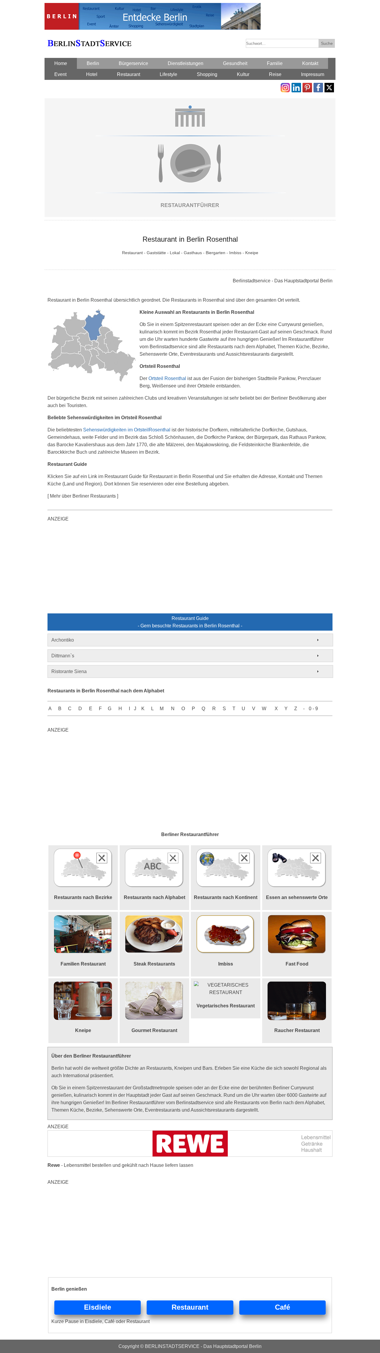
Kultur (243, 74)
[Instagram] (285, 86)
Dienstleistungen (185, 63)
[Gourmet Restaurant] (154, 985)
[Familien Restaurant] (83, 918)
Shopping (207, 74)
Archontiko (62, 640)
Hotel (91, 74)
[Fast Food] (297, 918)
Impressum (312, 74)
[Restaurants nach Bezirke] (83, 851)
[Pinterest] (307, 86)
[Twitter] (329, 86)
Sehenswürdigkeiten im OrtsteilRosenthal (126, 429)
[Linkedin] (296, 86)
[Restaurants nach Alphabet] (154, 851)
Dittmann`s (62, 655)
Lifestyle (168, 74)
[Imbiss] (225, 918)
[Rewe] (190, 1134)
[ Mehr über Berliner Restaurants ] (83, 496)
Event (60, 74)
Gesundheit (235, 63)
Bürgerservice (133, 63)
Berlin (93, 63)
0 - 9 (313, 708)
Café (282, 1307)
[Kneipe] (83, 985)
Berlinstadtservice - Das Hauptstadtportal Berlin (282, 280)
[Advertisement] (190, 568)
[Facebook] (318, 86)
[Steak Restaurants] (154, 918)
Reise (275, 74)
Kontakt (310, 63)
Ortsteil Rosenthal (167, 378)
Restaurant (128, 74)
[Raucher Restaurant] (297, 985)
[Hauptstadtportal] (153, 6)
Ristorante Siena (69, 671)
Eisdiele (97, 1307)
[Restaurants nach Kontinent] (225, 851)
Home (60, 63)
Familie (275, 63)
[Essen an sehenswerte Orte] (297, 851)
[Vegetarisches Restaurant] (225, 985)
